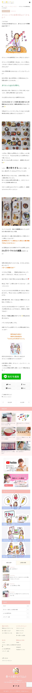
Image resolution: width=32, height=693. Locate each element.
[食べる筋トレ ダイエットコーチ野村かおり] (8, 3)
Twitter (17, 642)
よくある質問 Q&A (15, 613)
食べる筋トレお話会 (20, 635)
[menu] (29, 2)
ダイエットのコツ (6, 11)
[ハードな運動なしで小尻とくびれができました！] (9, 402)
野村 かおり (9, 394)
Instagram (18, 647)
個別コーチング (19, 633)
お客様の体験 (23, 562)
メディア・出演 (15, 617)
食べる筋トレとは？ (6, 630)
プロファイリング (20, 628)
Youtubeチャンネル (20, 649)
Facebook (18, 644)
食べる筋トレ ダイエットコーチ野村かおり (12, 691)
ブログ (15, 605)
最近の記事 (8, 562)
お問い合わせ (5, 658)
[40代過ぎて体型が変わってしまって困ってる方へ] (23, 402)
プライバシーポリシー (7, 660)
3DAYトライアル (20, 630)
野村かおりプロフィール (7, 628)
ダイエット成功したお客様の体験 (15, 609)
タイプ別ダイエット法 (7, 633)
